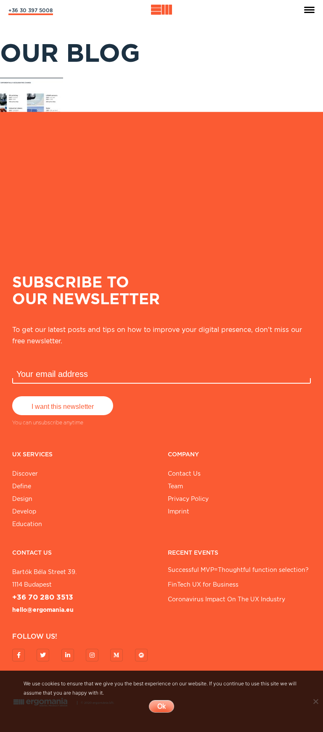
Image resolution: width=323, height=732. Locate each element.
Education (27, 524)
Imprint (178, 511)
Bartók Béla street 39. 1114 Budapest (44, 578)
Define (21, 486)
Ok (161, 706)
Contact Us (184, 473)
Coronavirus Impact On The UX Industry (226, 599)
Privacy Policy (188, 498)
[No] (315, 701)
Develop (24, 511)
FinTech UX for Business (203, 584)
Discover (25, 473)
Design (22, 498)
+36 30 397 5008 (30, 10)
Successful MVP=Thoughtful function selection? (238, 569)
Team (175, 486)
